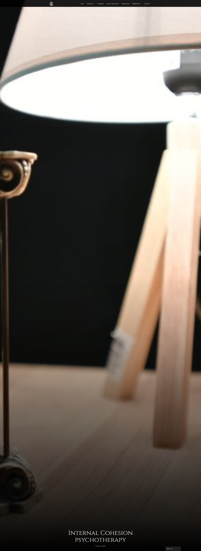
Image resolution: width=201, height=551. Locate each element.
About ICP (90, 3)
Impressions (136, 3)
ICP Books (101, 3)
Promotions (125, 3)
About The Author (112, 3)
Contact (147, 3)
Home (82, 3)
